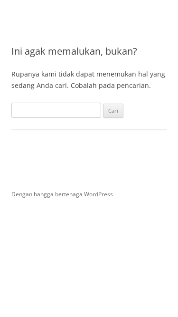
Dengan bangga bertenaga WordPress (62, 194)
